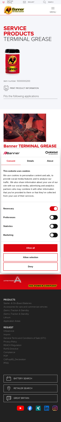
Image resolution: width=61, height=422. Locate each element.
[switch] (54, 217)
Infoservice (9, 331)
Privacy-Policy (10, 341)
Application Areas (12, 321)
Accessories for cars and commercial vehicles (25, 307)
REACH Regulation (13, 345)
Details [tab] (30, 161)
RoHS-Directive (11, 348)
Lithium (7, 317)
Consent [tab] (11, 161)
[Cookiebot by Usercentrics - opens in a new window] (45, 153)
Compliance (9, 352)
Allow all (30, 248)
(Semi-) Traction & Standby (16, 310)
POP (6, 356)
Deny (30, 266)
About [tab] (50, 161)
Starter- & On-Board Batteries (17, 303)
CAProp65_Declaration (15, 359)
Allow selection (30, 257)
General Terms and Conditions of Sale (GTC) (25, 338)
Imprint (7, 334)
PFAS (6, 363)
